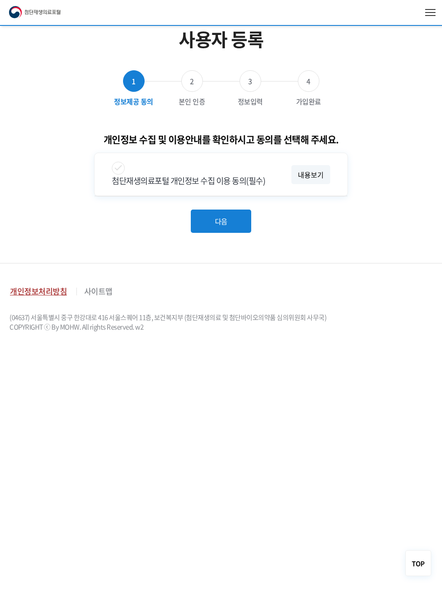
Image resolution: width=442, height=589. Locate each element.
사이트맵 (98, 291)
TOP (418, 563)
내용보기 (311, 174)
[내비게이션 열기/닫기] (430, 12)
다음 (221, 221)
